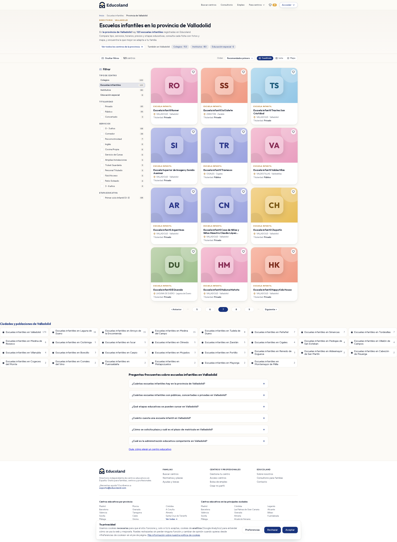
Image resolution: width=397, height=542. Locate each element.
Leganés (271, 506)
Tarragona (137, 512)
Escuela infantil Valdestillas (269, 170)
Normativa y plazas (173, 478)
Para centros (255, 5)
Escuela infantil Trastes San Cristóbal (269, 112)
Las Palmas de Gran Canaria (246, 509)
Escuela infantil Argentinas (168, 229)
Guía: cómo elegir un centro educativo (150, 449)
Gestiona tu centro (220, 474)
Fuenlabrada (273, 516)
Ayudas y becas (171, 482)
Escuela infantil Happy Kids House (272, 289)
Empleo (241, 5)
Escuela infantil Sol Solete (218, 110)
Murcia (135, 506)
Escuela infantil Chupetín (267, 229)
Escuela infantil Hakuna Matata (221, 289)
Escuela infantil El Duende (168, 289)
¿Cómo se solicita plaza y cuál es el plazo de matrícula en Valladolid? (172, 429)
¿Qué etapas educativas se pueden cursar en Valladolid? (165, 406)
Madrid (102, 506)
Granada (136, 509)
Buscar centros (208, 5)
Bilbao (270, 512)
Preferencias (252, 530)
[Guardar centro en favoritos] (193, 72)
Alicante (271, 509)
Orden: (220, 58)
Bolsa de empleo (218, 482)
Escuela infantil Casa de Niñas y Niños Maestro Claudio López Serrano (221, 233)
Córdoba (170, 506)
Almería (169, 512)
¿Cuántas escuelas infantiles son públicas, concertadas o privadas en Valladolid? (179, 395)
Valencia (103, 512)
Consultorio (227, 5)
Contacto (262, 482)
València (205, 512)
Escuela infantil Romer (166, 110)
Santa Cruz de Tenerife (176, 516)
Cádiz (135, 516)
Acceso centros (218, 478)
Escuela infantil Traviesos (217, 170)
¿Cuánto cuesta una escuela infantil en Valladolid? (161, 417)
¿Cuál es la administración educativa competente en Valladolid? (169, 440)
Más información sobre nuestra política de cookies (173, 535)
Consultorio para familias (270, 478)
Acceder (286, 4)
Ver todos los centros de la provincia (122, 46)
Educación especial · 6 (223, 46)
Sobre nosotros (265, 474)
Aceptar (290, 530)
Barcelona (103, 509)
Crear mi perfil (217, 486)
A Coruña (170, 509)
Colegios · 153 (180, 46)
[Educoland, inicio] (113, 5)
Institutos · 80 (199, 46)
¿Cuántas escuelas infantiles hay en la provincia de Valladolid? (168, 383)
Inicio (101, 15)
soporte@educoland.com (112, 488)
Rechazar (272, 530)
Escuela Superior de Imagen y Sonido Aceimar (174, 171)
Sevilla (102, 516)
